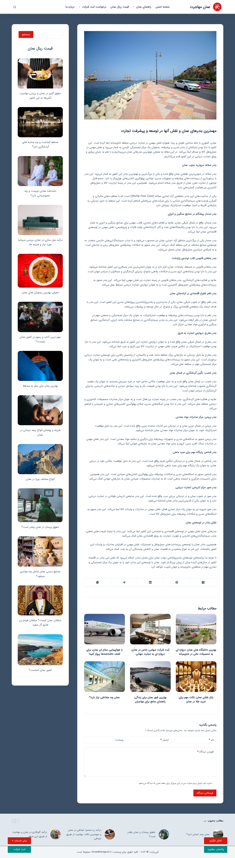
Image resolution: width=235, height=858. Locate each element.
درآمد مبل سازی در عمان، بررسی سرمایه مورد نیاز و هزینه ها (40, 242)
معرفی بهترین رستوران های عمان (40, 292)
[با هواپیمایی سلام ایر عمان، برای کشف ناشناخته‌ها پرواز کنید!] (104, 629)
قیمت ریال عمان (120, 7)
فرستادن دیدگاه (205, 793)
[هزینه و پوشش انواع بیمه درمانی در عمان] (40, 410)
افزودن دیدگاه (205, 752)
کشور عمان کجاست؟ (40, 670)
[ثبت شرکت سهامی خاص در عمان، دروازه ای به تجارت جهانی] (150, 629)
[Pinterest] (176, 582)
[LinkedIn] (150, 582)
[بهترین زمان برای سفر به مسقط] (40, 366)
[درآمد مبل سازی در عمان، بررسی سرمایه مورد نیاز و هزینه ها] (40, 220)
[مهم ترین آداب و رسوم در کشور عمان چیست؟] (40, 317)
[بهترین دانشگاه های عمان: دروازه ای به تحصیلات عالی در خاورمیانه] (196, 629)
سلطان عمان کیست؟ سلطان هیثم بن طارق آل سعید (40, 622)
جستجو (26, 34)
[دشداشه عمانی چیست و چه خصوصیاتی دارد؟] (40, 171)
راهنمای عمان (143, 7)
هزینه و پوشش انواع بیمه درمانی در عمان (40, 432)
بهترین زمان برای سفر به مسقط (40, 386)
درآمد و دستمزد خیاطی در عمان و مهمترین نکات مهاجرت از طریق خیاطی (83, 834)
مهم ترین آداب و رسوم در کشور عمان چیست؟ (40, 339)
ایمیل (165, 740)
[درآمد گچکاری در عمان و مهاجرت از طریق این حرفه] (55, 834)
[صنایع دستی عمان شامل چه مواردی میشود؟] (40, 551)
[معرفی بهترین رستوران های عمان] (40, 271)
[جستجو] (14, 7)
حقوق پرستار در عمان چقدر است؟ (40, 527)
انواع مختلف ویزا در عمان (40, 479)
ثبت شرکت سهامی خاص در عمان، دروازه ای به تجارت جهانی (150, 652)
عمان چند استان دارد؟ (198, 834)
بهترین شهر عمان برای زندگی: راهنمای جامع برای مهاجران (150, 699)
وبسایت (119, 740)
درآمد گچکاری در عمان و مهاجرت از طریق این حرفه (29, 834)
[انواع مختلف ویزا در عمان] (40, 459)
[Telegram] (124, 582)
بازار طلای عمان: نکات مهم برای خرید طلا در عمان (196, 699)
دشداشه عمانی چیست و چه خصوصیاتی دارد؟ (40, 193)
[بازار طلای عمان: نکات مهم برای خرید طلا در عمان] (196, 676)
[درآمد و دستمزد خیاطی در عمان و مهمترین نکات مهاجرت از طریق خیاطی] (110, 834)
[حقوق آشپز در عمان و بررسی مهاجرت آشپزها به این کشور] (40, 73)
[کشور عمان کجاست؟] (40, 649)
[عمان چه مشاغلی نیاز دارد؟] (104, 676)
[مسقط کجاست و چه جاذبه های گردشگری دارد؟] (40, 122)
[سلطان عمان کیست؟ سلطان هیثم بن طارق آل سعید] (40, 600)
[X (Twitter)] (203, 582)
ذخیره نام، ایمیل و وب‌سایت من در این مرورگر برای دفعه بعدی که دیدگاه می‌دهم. (175, 783)
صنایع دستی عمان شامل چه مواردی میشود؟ (40, 573)
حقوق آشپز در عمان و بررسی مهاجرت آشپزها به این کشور (40, 95)
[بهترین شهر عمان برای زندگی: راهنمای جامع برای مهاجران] (150, 676)
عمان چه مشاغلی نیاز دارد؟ (104, 697)
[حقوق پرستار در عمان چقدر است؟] (40, 505)
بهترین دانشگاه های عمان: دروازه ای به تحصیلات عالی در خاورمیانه (196, 652)
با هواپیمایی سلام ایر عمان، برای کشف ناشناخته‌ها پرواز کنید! (104, 652)
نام (211, 740)
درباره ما (69, 7)
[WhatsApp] (97, 582)
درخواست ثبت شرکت (94, 7)
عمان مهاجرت (200, 7)
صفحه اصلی (163, 7)
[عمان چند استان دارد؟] (218, 834)
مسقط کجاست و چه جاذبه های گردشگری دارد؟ (40, 144)
